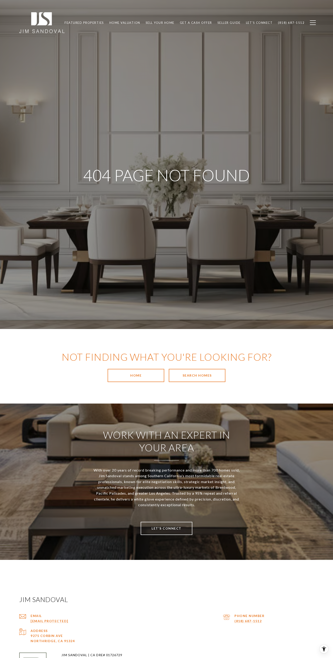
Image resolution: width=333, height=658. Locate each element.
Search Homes (197, 375)
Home (136, 375)
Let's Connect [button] (166, 528)
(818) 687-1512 (248, 621)
